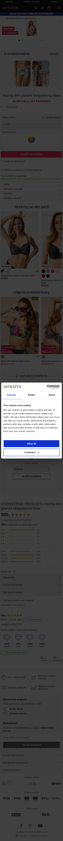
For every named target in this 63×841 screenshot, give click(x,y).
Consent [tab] (11, 395)
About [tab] (51, 395)
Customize (29, 452)
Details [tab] (31, 395)
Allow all (31, 443)
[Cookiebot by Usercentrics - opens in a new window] (47, 387)
